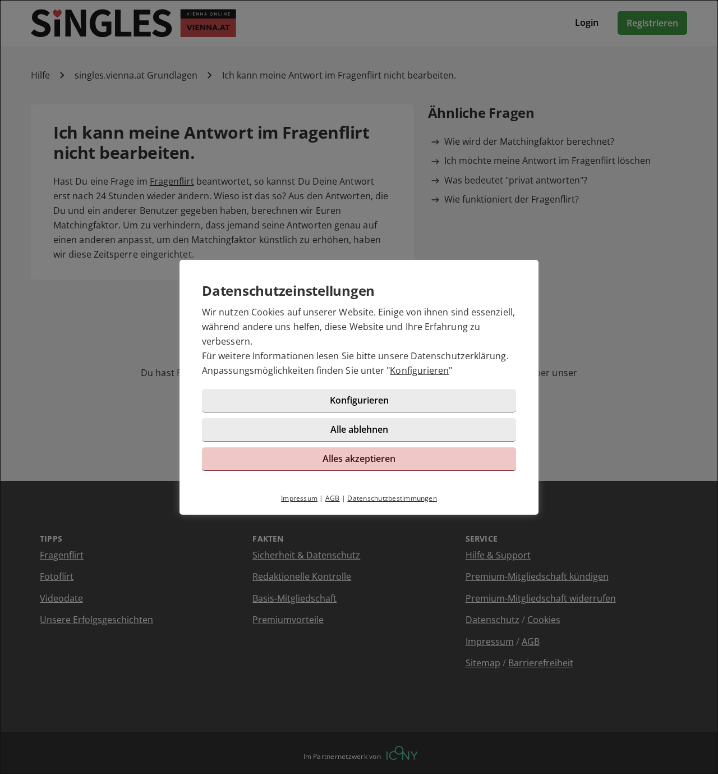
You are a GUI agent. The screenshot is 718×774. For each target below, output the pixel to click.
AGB (332, 498)
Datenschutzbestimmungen (392, 498)
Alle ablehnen (359, 429)
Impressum (299, 498)
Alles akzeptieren (359, 458)
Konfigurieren (419, 370)
